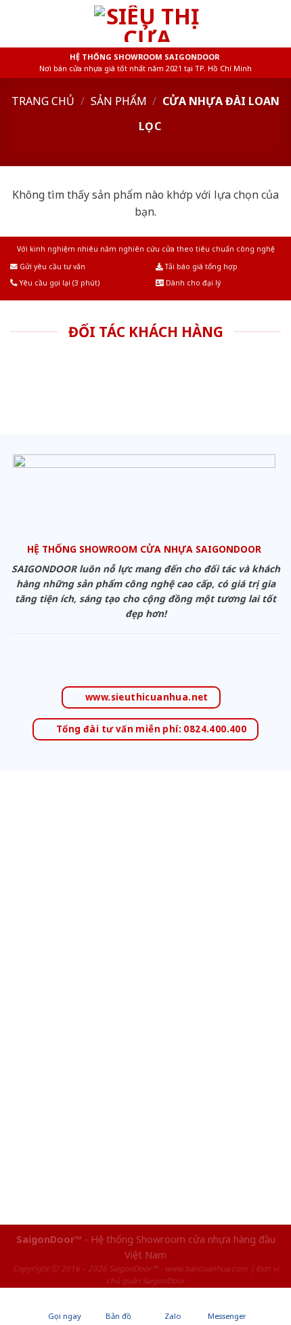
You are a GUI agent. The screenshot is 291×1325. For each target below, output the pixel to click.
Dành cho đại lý (192, 283)
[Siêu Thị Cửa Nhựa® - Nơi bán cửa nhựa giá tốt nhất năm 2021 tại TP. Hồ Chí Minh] (147, 23)
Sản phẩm (119, 101)
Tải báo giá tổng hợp (200, 266)
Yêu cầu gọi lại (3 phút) (58, 283)
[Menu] (18, 23)
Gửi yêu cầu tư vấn (51, 266)
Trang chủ (43, 101)
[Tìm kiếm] (275, 23)
